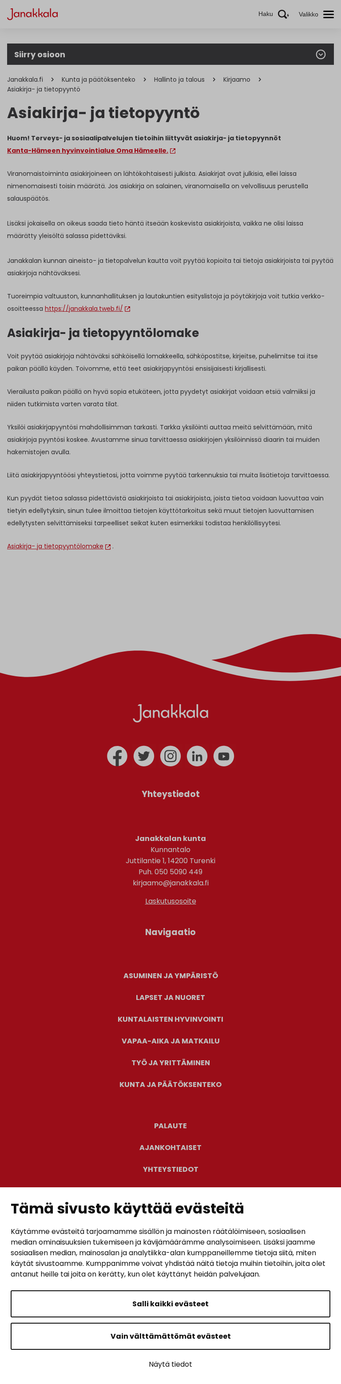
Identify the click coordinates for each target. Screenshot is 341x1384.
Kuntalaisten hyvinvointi (170, 1019)
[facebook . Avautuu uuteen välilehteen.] (117, 756)
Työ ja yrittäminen (170, 1063)
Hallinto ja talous (179, 79)
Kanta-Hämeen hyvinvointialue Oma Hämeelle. (87, 150)
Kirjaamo (236, 79)
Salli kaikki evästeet (170, 1304)
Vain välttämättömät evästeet (171, 1336)
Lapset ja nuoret (170, 997)
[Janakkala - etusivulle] (32, 13)
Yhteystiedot (170, 1169)
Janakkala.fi (25, 79)
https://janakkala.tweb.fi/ (84, 308)
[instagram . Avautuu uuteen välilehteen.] (170, 756)
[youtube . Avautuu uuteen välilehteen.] (223, 756)
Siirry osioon (39, 54)
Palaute (170, 1126)
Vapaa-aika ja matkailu (171, 1041)
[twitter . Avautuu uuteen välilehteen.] (143, 756)
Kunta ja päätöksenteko (98, 79)
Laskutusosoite (170, 901)
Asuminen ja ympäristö (170, 976)
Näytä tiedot (170, 1364)
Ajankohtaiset (170, 1147)
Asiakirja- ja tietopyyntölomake (55, 546)
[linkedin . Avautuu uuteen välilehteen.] (197, 756)
